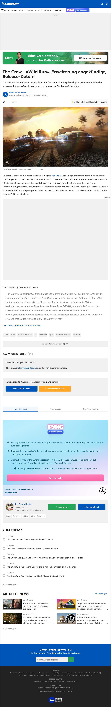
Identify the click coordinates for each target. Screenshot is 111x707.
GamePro (45, 681)
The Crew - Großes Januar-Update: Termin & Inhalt (30, 539)
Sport (51, 334)
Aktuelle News (16, 594)
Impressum (14, 673)
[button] (102, 4)
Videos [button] (29, 10)
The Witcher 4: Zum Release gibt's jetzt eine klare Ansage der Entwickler (36, 606)
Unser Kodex (33, 673)
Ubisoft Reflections (38, 516)
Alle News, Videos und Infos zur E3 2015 (22, 325)
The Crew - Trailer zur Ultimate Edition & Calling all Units (32, 548)
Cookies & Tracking (71, 675)
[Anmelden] (71, 659)
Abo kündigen (56, 673)
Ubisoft (25, 516)
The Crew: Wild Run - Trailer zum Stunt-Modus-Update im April (35, 575)
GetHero (62, 681)
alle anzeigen (101, 594)
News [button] (21, 10)
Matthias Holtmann (17, 93)
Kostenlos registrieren (54, 388)
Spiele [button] (14, 10)
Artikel (5, 334)
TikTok (62, 688)
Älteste (55, 409)
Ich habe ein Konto (21, 388)
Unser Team (23, 673)
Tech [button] (37, 10)
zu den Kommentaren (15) (53, 343)
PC (36, 334)
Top (90, 409)
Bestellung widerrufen (69, 673)
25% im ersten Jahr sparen (90, 58)
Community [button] (58, 10)
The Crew (56, 175)
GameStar (37, 681)
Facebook (47, 688)
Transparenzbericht (85, 675)
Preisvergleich (62, 507)
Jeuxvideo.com (72, 681)
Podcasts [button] (46, 10)
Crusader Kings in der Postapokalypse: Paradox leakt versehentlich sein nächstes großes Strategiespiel (90, 621)
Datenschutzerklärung (55, 675)
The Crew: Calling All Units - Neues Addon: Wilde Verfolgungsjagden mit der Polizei (45, 557)
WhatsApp (69, 688)
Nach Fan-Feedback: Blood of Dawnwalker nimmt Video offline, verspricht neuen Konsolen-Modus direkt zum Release (36, 623)
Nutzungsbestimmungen (27, 675)
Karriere (81, 673)
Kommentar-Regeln (27, 367)
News (13, 334)
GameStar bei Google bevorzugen (91, 102)
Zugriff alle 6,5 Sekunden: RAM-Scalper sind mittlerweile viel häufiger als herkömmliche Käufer (91, 607)
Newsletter (89, 673)
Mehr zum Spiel (92, 507)
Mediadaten (41, 675)
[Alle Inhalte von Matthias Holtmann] (5, 94)
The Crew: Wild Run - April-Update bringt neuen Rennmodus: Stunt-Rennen (41, 566)
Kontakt (97, 673)
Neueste (20, 409)
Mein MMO (54, 681)
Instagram (55, 688)
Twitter (40, 688)
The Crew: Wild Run (63, 334)
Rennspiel (43, 334)
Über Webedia (44, 673)
